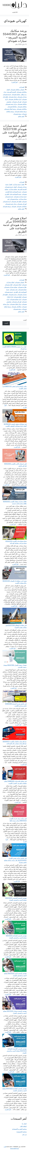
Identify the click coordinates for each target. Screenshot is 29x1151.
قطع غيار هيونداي (16, 201)
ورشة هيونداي (17, 114)
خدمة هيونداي (7, 94)
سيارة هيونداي (13, 294)
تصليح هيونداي (16, 94)
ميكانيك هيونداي (22, 106)
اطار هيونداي (8, 285)
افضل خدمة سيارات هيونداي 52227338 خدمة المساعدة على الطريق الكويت (14, 130)
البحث (25, 320)
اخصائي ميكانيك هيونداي (17, 89)
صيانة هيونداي (13, 97)
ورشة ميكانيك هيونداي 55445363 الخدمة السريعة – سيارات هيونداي (15, 35)
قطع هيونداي (17, 297)
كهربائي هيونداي (16, 102)
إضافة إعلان (23, 1126)
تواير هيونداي (14, 289)
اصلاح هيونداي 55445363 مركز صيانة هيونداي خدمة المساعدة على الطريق (15, 224)
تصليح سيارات (13, 189)
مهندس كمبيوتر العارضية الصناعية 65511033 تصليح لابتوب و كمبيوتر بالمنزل (17, 1051)
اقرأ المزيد (14, 82)
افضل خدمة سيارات (18, 184)
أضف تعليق (21, 116)
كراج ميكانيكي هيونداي (15, 99)
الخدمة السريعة (11, 92)
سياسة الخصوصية (22, 1132)
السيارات (21, 87)
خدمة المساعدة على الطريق (13, 194)
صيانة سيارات (23, 199)
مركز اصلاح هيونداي (15, 304)
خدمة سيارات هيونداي (20, 196)
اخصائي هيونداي (19, 282)
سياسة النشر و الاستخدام (19, 1129)
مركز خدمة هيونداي (11, 104)
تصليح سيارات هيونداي (10, 287)
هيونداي (14, 206)
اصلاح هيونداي (17, 285)
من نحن (24, 1134)
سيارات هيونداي (22, 97)
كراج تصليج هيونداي (15, 299)
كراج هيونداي (7, 201)
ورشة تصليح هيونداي (21, 111)
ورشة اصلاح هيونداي (10, 109)
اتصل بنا (24, 1123)
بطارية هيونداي (22, 287)
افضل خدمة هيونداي (11, 187)
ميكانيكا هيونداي (12, 106)
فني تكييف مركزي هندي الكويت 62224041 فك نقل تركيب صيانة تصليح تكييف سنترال (15, 860)
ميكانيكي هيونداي (22, 109)
